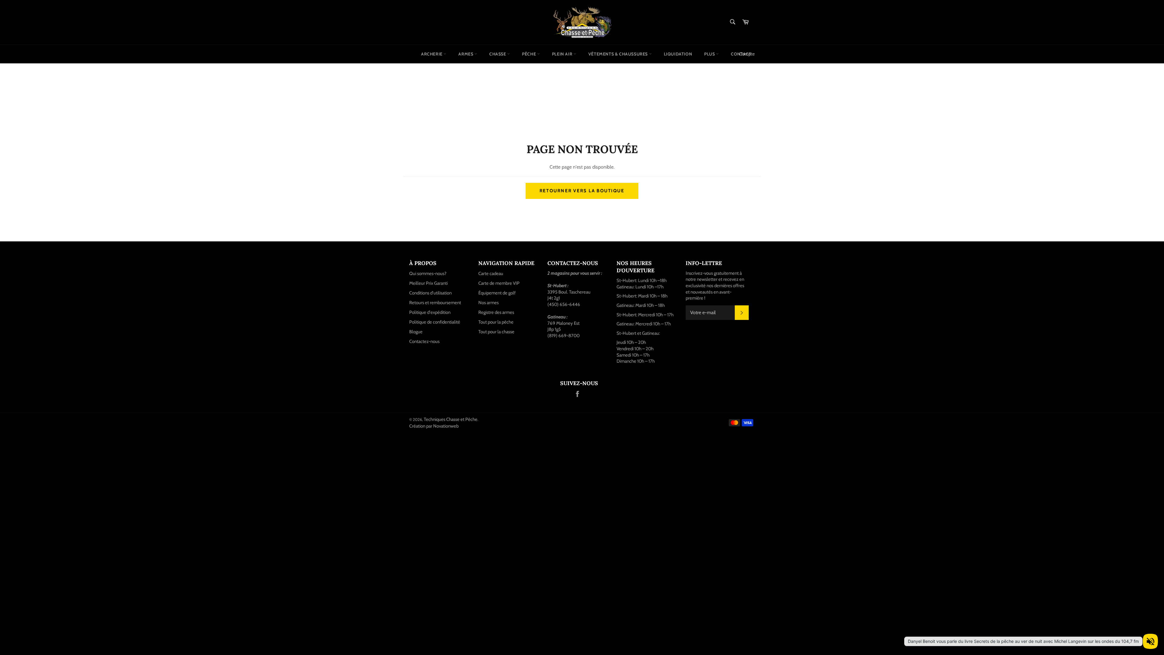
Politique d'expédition (429, 312)
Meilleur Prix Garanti (428, 283)
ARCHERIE (432, 54)
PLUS (710, 54)
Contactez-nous (424, 341)
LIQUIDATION (678, 54)
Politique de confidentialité (434, 322)
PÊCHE (529, 54)
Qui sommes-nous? (428, 273)
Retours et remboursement (435, 302)
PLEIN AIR (563, 54)
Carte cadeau (490, 273)
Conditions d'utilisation (430, 293)
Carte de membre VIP (499, 283)
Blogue (416, 331)
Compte (747, 54)
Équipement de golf (497, 293)
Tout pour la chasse (496, 331)
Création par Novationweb (434, 426)
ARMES (466, 54)
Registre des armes (496, 312)
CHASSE (498, 54)
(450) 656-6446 (563, 304)
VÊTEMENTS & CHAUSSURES (618, 54)
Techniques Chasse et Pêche (450, 419)
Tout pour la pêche (495, 322)
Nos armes (488, 302)
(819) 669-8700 (563, 335)
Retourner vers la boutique (582, 190)
